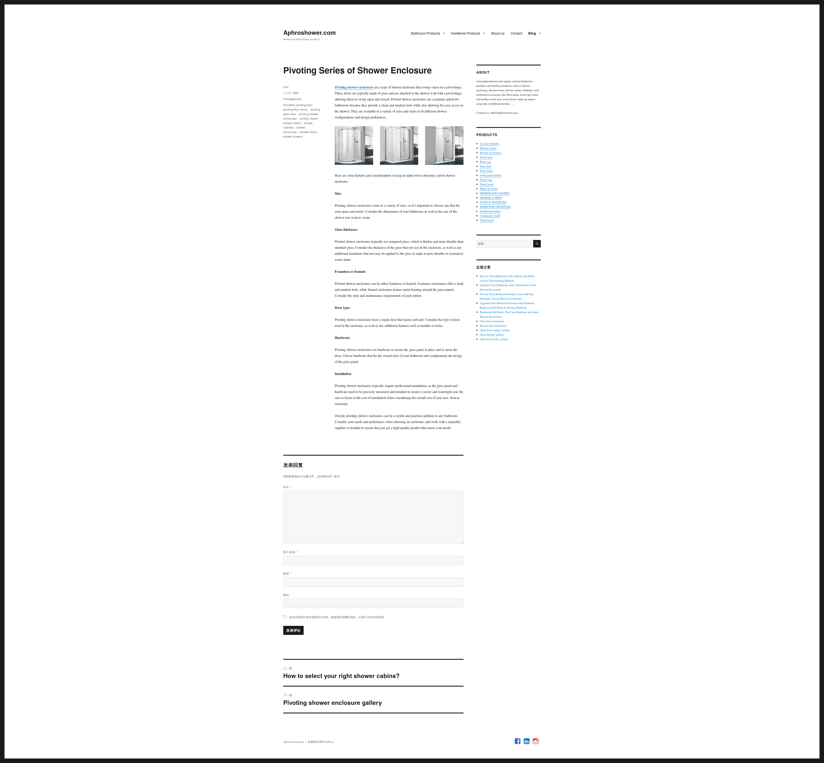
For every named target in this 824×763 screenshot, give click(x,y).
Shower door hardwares (493, 326)
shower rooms (308, 132)
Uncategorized (292, 99)
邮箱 (287, 573)
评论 (287, 487)
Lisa (285, 87)
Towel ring (486, 180)
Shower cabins (488, 148)
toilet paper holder (490, 175)
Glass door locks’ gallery (494, 339)
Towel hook (487, 184)
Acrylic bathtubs (489, 144)
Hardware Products (465, 33)
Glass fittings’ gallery (492, 335)
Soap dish (485, 166)
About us (497, 33)
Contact (516, 33)
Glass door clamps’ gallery (495, 330)
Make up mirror (489, 189)
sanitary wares (309, 118)
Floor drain (486, 171)
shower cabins (292, 123)
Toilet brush (487, 220)
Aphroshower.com (309, 32)
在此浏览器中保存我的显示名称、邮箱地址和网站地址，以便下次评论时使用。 (338, 617)
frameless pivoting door (297, 105)
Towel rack (486, 157)
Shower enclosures (490, 153)
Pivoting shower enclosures (354, 87)
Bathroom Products (425, 33)
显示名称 (290, 552)
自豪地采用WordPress (321, 742)
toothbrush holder (490, 211)
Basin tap (485, 162)
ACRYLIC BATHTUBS (493, 202)
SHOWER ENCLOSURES (495, 193)
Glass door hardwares (492, 321)
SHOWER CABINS (491, 198)
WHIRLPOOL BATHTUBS (495, 207)
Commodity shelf (490, 216)
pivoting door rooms (295, 109)
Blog (532, 33)
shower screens (293, 136)
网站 (286, 595)
